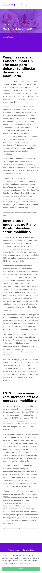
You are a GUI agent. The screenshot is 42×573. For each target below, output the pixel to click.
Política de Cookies (22, 563)
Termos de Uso (29, 550)
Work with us (14, 550)
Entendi (21, 568)
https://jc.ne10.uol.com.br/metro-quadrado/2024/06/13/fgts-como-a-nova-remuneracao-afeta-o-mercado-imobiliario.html (21, 528)
